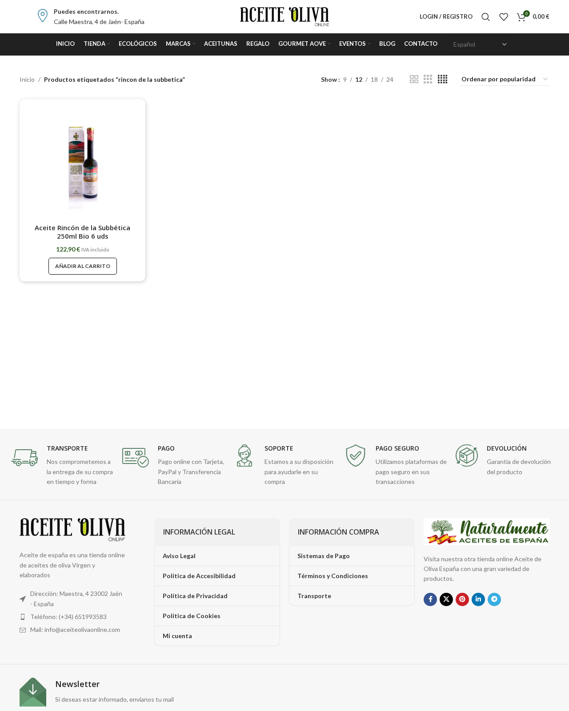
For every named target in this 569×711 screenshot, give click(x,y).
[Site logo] (284, 16)
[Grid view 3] (428, 79)
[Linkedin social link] (478, 599)
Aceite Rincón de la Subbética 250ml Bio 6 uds (82, 232)
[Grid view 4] (442, 79)
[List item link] (72, 617)
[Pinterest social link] (462, 599)
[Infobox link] (90, 17)
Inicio (27, 79)
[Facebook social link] (430, 599)
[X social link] (446, 599)
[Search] (486, 17)
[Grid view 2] (414, 79)
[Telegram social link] (494, 599)
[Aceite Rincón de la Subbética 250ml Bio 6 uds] (82, 162)
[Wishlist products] (504, 17)
